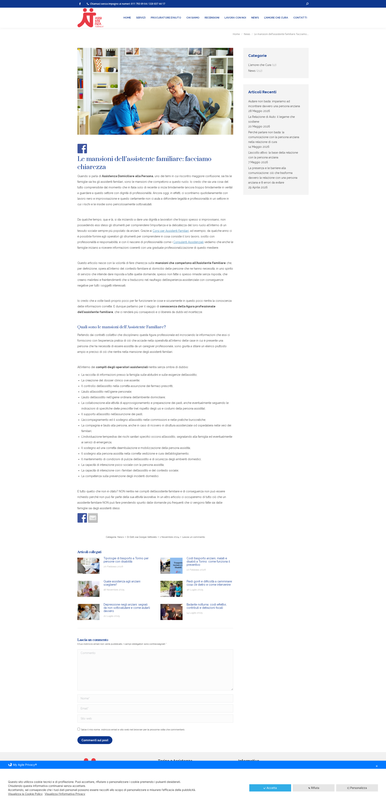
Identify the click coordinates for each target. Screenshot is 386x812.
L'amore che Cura (259, 65)
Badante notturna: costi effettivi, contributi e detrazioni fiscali (207, 606)
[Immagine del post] (88, 566)
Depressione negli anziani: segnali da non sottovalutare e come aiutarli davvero (127, 608)
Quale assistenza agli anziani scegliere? (122, 583)
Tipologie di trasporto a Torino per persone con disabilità (126, 560)
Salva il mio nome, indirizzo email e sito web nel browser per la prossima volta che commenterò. (133, 729)
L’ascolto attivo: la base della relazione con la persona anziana (273, 155)
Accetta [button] (272, 787)
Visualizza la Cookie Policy (25, 794)
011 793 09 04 (139, 3)
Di (142, 537)
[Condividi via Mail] (93, 518)
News (120, 537)
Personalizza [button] (358, 787)
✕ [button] (377, 766)
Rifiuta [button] (315, 787)
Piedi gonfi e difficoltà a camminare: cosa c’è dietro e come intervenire (209, 583)
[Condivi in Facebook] (82, 518)
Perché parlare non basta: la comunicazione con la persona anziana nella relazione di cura (273, 137)
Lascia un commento (193, 537)
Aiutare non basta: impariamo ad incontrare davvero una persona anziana (274, 104)
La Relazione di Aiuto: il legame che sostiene (271, 119)
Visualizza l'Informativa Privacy (65, 794)
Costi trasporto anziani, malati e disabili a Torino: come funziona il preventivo (208, 561)
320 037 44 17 (157, 3)
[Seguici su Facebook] (82, 148)
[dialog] (193, 786)
